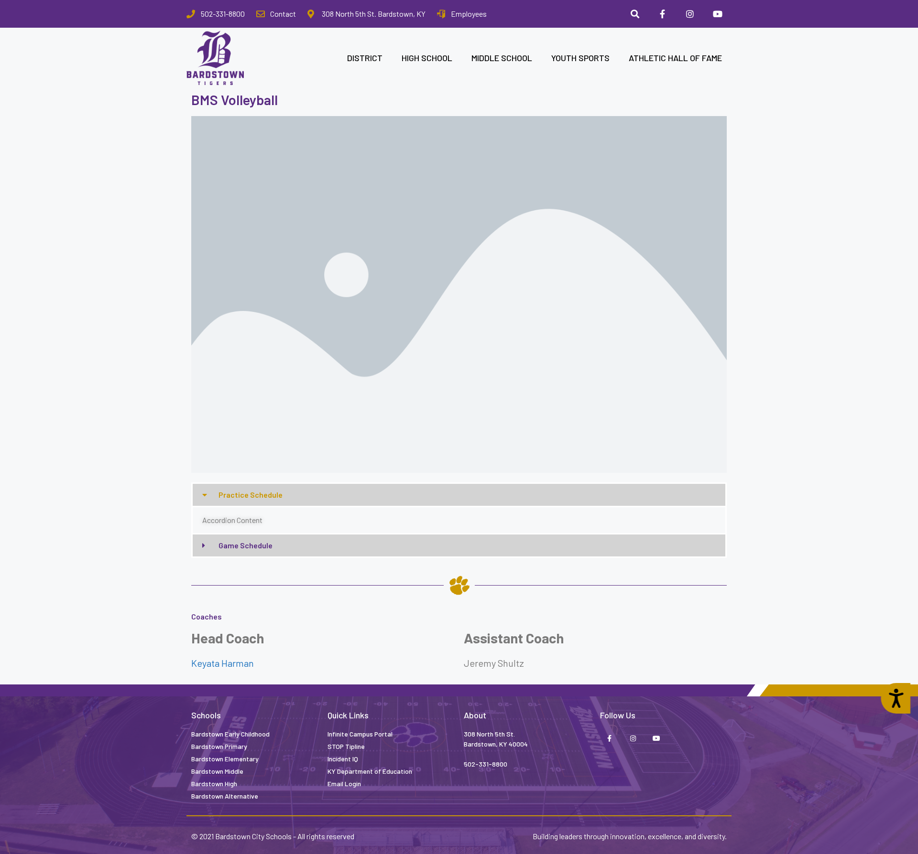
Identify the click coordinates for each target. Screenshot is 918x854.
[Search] (635, 14)
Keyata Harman (222, 663)
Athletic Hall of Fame (675, 58)
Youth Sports (580, 58)
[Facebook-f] (663, 14)
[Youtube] (718, 14)
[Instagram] (690, 14)
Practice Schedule (251, 494)
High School (427, 58)
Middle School (501, 58)
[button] (459, 495)
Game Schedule (246, 545)
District (364, 58)
